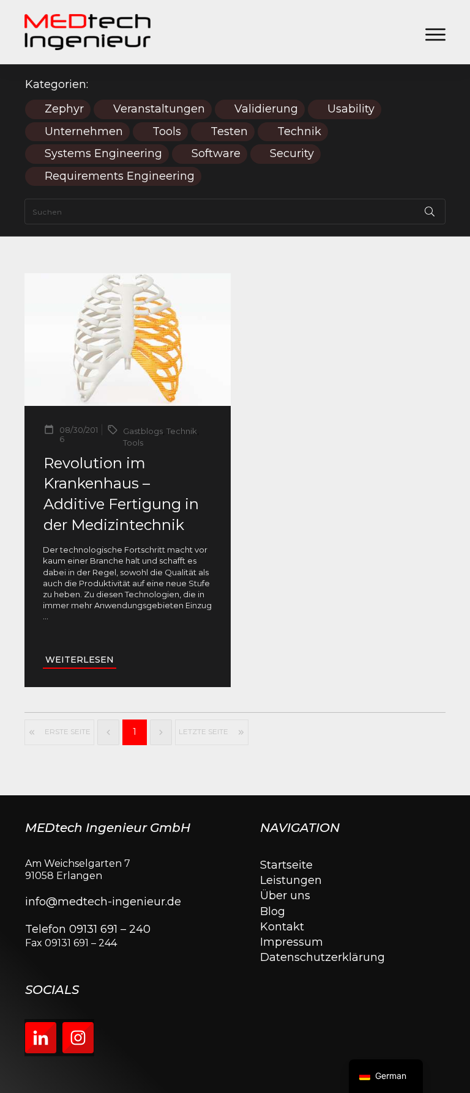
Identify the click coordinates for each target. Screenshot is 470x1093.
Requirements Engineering (120, 176)
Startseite (286, 865)
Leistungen (291, 880)
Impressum (291, 942)
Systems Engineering (103, 153)
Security (292, 153)
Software (216, 153)
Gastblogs (143, 431)
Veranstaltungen (159, 109)
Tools (166, 131)
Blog (272, 911)
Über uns (285, 895)
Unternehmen (84, 131)
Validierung (266, 109)
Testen (229, 131)
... (45, 616)
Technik (299, 131)
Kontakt (282, 926)
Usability (351, 109)
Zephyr (64, 109)
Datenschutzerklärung (322, 957)
